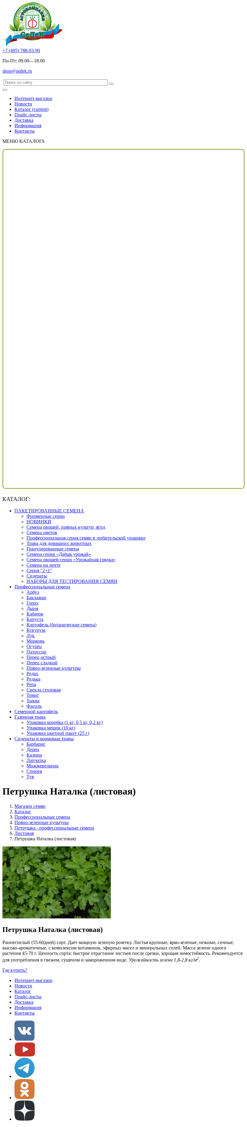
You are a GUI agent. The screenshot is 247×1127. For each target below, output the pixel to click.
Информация (27, 125)
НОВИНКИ (39, 521)
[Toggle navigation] (4, 90)
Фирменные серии (46, 516)
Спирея (34, 771)
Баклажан (36, 597)
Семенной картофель (36, 711)
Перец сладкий (42, 662)
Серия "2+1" (39, 570)
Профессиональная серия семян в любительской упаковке (86, 537)
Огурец (34, 646)
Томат (33, 695)
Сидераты (37, 575)
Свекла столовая (44, 689)
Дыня (32, 608)
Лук (31, 635)
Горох (33, 603)
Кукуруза (36, 630)
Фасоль (34, 706)
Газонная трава (29, 716)
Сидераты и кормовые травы (44, 738)
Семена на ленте (44, 565)
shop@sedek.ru (17, 71)
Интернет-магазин (33, 98)
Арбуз (33, 592)
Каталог (31, 109)
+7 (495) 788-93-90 (21, 50)
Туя (30, 776)
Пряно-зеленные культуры (54, 668)
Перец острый (41, 657)
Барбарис (36, 744)
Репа (31, 684)
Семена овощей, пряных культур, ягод (66, 527)
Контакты (24, 131)
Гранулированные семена (53, 548)
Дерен (33, 749)
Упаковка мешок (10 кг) (51, 727)
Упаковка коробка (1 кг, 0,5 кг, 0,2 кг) (65, 722)
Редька (33, 679)
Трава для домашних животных (59, 543)
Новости (23, 103)
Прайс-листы (28, 114)
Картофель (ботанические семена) (61, 624)
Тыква (33, 700)
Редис (33, 673)
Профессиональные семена (42, 586)
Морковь (36, 641)
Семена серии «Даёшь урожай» (59, 554)
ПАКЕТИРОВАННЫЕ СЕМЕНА (49, 510)
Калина (34, 754)
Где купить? (14, 970)
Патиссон (36, 651)
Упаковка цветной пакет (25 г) (58, 733)
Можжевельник (43, 765)
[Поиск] (111, 84)
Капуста (35, 619)
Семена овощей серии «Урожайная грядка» (71, 559)
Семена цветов (42, 532)
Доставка (23, 120)
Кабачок (35, 613)
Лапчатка (36, 760)
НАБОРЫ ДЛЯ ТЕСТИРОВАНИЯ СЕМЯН (72, 581)
